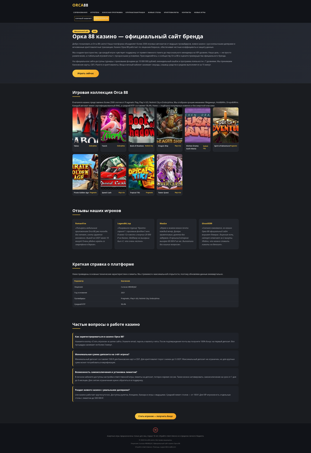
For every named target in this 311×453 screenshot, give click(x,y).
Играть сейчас (86, 73)
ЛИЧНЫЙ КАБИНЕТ (83, 18)
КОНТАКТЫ (186, 12)
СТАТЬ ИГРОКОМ (101, 18)
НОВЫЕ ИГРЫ (200, 12)
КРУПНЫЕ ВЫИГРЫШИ (135, 12)
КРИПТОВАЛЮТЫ (171, 12)
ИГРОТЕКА (94, 12)
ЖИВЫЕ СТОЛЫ (154, 12)
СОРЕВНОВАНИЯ (80, 12)
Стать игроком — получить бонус (155, 416)
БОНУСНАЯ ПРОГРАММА (112, 12)
